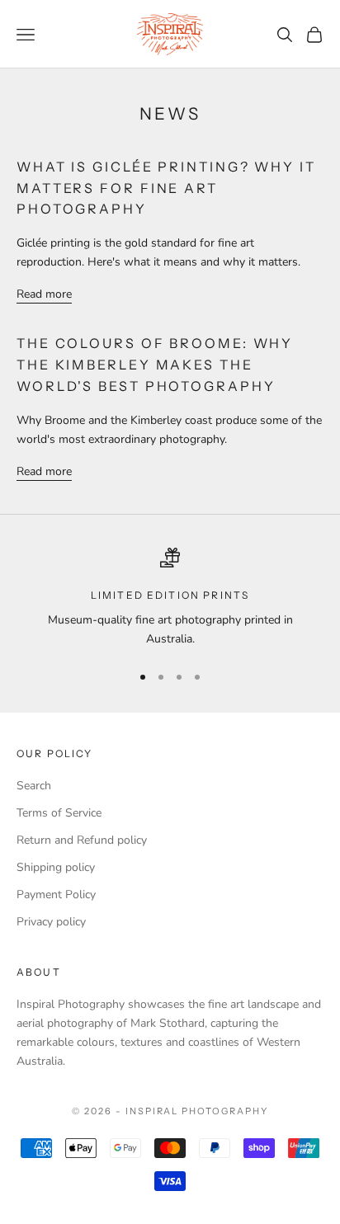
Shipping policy (56, 867)
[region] (170, 598)
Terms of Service (59, 813)
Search (34, 785)
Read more (44, 294)
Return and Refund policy (82, 840)
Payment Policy (56, 894)
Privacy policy (51, 922)
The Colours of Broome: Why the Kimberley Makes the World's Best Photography (155, 364)
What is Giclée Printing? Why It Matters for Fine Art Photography (166, 187)
